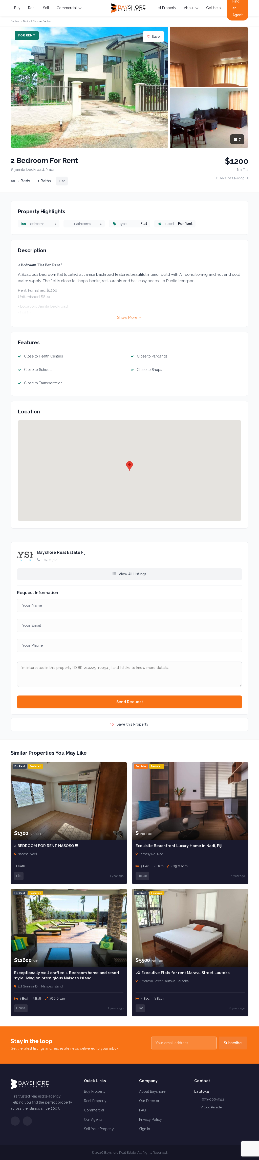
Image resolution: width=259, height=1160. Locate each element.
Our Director (149, 1101)
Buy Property (94, 1091)
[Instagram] (27, 1121)
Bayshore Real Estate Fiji (62, 552)
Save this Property (132, 724)
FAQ (142, 1110)
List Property (166, 8)
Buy (17, 8)
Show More (127, 317)
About (189, 8)
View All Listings (132, 574)
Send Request (129, 702)
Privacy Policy (150, 1119)
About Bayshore (152, 1091)
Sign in (144, 1129)
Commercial (67, 8)
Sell (46, 8)
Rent (31, 8)
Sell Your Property (99, 1129)
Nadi (25, 21)
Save (156, 36)
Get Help (213, 8)
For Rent (15, 21)
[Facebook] (15, 1121)
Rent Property (95, 1101)
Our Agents (93, 1119)
